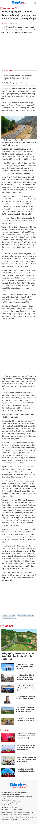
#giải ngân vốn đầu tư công (9, 615)
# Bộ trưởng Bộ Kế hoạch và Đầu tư (26, 615)
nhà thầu (31, 564)
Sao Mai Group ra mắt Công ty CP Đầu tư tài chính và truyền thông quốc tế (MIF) (26, 736)
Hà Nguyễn (4, 23)
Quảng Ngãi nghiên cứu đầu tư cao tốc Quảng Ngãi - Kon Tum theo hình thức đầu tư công (17, 656)
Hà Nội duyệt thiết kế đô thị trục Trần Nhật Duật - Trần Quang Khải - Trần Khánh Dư (25, 677)
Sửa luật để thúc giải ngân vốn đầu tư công (15, 83)
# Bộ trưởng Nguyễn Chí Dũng (9, 618)
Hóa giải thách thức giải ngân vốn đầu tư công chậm (18, 75)
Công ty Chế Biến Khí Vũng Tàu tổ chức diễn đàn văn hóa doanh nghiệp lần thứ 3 (26, 759)
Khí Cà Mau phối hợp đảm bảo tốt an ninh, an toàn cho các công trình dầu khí (26, 748)
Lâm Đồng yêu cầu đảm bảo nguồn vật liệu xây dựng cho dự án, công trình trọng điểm (25, 709)
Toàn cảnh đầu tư (9, 8)
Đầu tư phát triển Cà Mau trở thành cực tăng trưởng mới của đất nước (25, 688)
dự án (19, 94)
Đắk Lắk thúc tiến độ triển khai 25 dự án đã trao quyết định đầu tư (24, 666)
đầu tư (14, 89)
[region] (19, 599)
